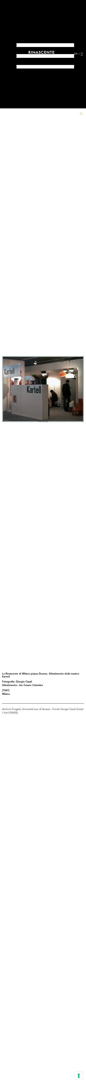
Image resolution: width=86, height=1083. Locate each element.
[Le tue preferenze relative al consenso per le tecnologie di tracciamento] (79, 1076)
